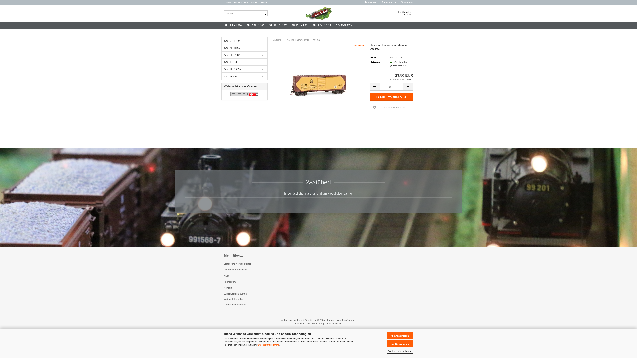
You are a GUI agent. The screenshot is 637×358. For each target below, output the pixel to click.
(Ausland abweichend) (399, 66)
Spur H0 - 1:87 (278, 25)
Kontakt (228, 287)
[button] (370, 2)
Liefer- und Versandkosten (238, 263)
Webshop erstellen (290, 320)
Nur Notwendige (400, 344)
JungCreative (348, 320)
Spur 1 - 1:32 (299, 25)
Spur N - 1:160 (255, 25)
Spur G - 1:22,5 (321, 25)
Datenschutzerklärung (268, 345)
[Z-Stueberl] (319, 13)
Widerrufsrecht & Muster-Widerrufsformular (237, 296)
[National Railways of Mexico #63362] (318, 81)
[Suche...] (264, 14)
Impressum (230, 281)
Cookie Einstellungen (235, 304)
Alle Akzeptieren (400, 335)
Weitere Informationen (400, 351)
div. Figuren (344, 25)
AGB (226, 275)
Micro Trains (358, 45)
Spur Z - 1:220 (233, 25)
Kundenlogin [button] (389, 2)
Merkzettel (408, 2)
